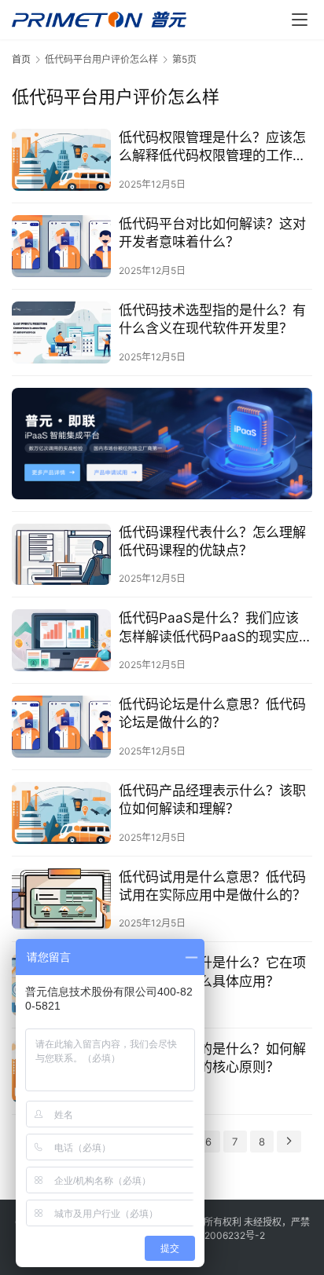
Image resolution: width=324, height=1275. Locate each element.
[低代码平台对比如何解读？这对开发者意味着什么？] (61, 246)
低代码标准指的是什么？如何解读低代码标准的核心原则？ (212, 1058)
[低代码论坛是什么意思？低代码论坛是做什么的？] (61, 727)
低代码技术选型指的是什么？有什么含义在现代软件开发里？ (212, 319)
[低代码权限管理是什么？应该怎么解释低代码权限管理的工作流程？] (61, 160)
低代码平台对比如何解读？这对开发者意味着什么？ (212, 233)
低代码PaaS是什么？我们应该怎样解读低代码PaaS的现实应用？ (209, 627)
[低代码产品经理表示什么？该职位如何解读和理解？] (61, 813)
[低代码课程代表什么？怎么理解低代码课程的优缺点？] (61, 555)
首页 (21, 59)
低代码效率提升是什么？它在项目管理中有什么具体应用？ (212, 971)
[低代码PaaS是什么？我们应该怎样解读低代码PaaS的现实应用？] (61, 640)
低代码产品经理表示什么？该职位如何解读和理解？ (212, 800)
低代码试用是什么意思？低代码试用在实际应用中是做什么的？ (212, 886)
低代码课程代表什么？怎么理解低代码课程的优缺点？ (212, 541)
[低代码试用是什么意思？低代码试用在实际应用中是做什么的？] (61, 899)
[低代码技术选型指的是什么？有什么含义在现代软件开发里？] (61, 332)
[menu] (299, 19)
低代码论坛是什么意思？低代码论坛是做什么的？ (212, 713)
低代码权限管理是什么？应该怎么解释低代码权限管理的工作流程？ (212, 147)
